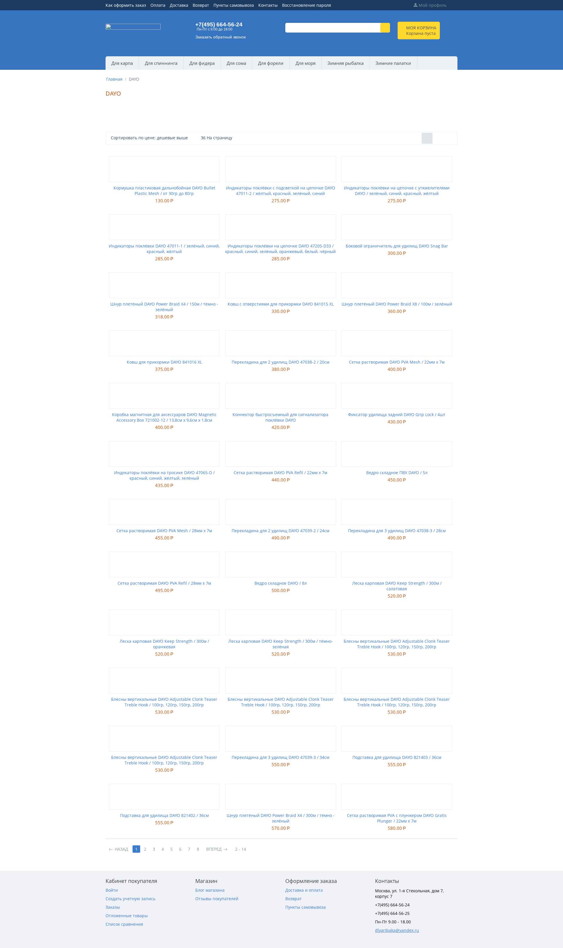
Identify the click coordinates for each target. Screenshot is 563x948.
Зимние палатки (393, 63)
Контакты (268, 5)
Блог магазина (210, 890)
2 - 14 (240, 849)
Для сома (236, 63)
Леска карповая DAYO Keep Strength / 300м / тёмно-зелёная (280, 643)
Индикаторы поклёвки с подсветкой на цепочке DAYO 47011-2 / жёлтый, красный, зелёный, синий (280, 190)
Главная (114, 79)
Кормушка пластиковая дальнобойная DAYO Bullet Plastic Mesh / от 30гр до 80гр (164, 190)
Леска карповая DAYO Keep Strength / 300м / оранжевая (164, 643)
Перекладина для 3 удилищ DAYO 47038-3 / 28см (397, 530)
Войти (112, 890)
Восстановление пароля (306, 5)
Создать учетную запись (130, 898)
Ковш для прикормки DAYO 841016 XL (164, 362)
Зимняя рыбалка (346, 63)
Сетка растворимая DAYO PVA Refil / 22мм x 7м (280, 472)
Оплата (157, 5)
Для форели (271, 63)
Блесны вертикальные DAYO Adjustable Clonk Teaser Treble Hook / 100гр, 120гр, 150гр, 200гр (397, 643)
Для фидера (202, 63)
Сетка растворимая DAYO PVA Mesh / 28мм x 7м (164, 530)
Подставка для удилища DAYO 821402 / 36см (164, 815)
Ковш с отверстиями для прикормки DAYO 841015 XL (281, 304)
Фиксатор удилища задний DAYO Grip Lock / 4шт (396, 414)
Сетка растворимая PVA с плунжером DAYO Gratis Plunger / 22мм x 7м (397, 818)
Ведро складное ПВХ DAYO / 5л (397, 472)
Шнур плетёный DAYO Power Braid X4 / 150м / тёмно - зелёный (164, 306)
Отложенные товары (127, 915)
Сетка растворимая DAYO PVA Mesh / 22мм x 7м (397, 362)
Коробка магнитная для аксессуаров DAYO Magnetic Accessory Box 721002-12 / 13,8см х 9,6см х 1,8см (164, 417)
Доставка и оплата (304, 890)
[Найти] (385, 28)
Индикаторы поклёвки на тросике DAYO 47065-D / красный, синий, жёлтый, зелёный (164, 475)
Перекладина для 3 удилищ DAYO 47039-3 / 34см (280, 757)
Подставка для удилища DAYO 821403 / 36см (396, 757)
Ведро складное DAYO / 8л (281, 583)
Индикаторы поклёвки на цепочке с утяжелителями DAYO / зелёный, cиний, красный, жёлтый (397, 190)
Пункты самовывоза (233, 5)
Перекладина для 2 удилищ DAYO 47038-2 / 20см (280, 362)
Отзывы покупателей (216, 898)
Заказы (113, 907)
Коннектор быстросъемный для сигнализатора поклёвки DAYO (280, 417)
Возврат (201, 5)
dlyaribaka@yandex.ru (397, 930)
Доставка (179, 5)
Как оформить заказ (126, 5)
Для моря (306, 63)
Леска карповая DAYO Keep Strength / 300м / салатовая (397, 585)
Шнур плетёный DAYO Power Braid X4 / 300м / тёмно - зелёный (281, 818)
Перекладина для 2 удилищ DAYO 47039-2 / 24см (280, 530)
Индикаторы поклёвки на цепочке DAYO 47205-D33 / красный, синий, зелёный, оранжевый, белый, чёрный (280, 248)
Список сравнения (124, 924)
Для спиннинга (161, 63)
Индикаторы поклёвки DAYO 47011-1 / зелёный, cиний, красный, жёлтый (164, 248)
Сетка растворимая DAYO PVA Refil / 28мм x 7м (164, 583)
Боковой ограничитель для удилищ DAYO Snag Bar (397, 246)
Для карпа (122, 63)
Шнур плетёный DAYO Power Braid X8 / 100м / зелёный (397, 304)
